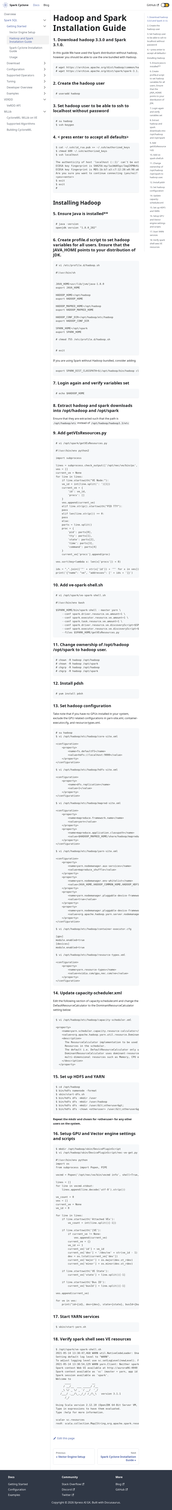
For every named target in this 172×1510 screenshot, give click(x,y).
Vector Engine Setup (22, 32)
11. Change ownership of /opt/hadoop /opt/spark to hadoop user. (156, 170)
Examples (13, 93)
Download (13, 63)
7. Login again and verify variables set (157, 112)
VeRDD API (13, 105)
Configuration (16, 69)
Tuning (11, 81)
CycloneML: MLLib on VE (22, 117)
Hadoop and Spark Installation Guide (21, 40)
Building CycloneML (19, 130)
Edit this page (66, 1438)
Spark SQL (10, 20)
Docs (36, 5)
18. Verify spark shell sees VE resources (157, 243)
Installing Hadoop (156, 57)
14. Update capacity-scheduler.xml (156, 199)
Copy (133, 66)
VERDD (8, 99)
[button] (165, 5)
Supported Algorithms (21, 124)
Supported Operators (20, 75)
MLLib (8, 111)
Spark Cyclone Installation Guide (25, 49)
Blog (46, 5)
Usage (13, 57)
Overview (10, 14)
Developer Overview (19, 87)
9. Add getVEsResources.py (158, 146)
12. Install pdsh (157, 182)
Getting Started (16, 26)
